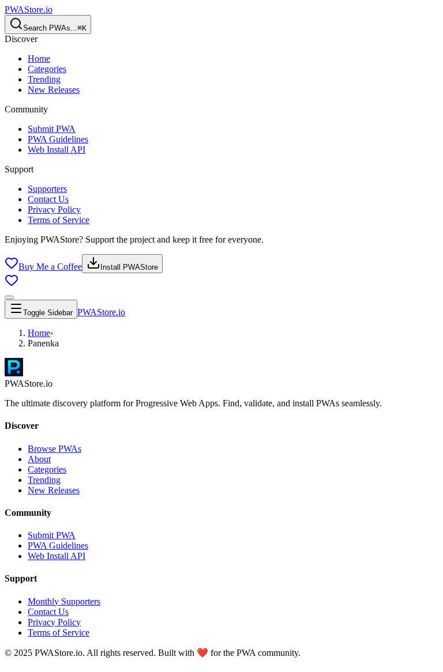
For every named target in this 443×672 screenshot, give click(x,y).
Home (39, 58)
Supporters (47, 189)
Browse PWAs (54, 449)
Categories (47, 69)
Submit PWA (52, 129)
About (39, 459)
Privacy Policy (54, 209)
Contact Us (48, 199)
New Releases (54, 90)
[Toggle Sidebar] (9, 297)
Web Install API (56, 149)
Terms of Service (58, 220)
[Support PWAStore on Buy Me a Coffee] (11, 284)
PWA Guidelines (58, 139)
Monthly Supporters (64, 601)
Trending (44, 79)
